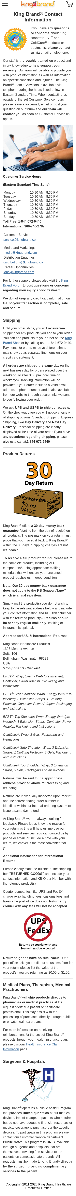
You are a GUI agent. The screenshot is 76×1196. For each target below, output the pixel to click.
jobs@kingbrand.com (18, 272)
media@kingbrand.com (20, 252)
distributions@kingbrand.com (24, 262)
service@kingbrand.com (20, 239)
